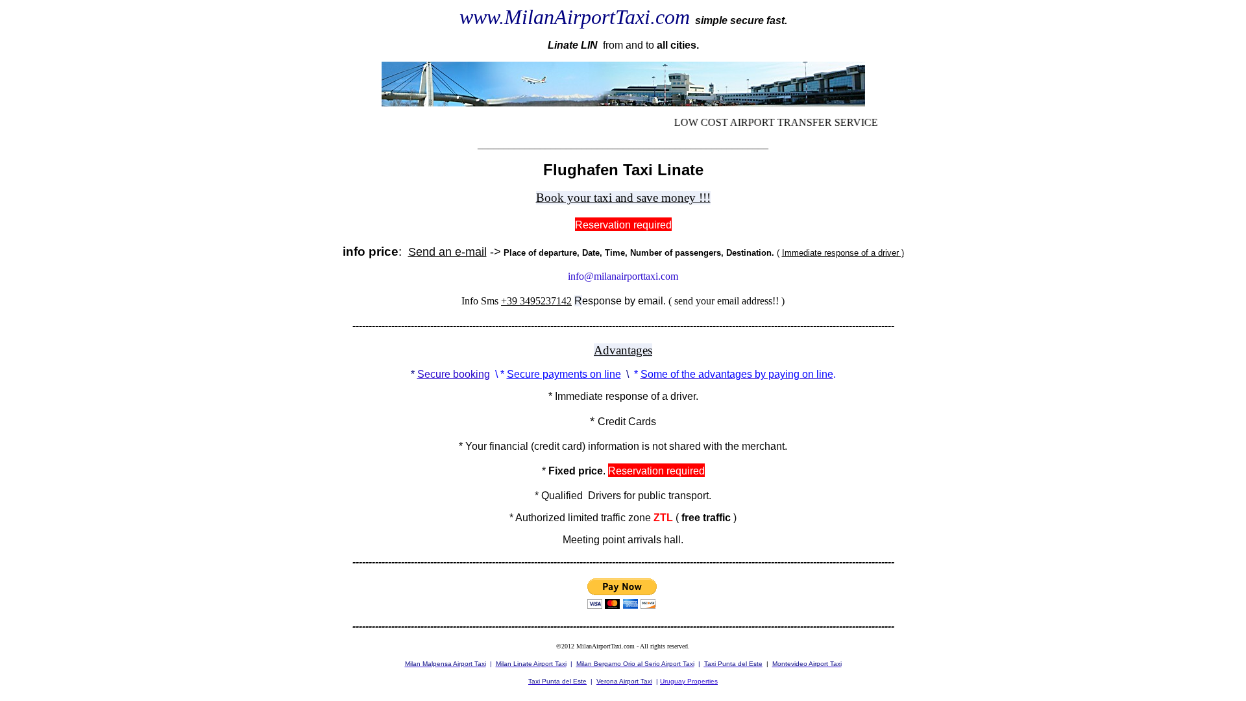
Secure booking (453, 374)
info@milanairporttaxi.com (623, 276)
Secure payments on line (564, 374)
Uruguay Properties (689, 681)
